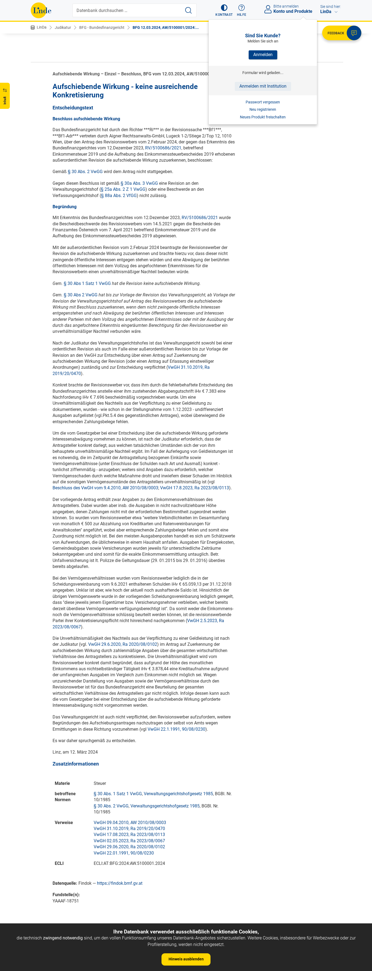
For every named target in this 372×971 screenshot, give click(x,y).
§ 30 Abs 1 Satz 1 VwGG (87, 283)
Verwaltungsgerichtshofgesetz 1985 (178, 793)
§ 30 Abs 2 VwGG (80, 294)
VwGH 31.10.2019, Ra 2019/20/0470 (129, 828)
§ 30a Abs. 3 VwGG (139, 183)
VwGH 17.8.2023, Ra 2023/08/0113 (194, 487)
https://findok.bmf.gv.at (119, 883)
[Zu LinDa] (41, 10)
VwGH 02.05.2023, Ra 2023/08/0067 (129, 840)
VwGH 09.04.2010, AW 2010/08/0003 (130, 822)
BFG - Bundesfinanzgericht (101, 27)
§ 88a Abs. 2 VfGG (119, 195)
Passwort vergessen (263, 102)
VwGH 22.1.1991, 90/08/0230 (176, 729)
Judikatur (63, 27)
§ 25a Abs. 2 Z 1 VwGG (123, 189)
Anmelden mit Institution (262, 86)
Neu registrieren (262, 109)
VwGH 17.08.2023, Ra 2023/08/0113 (129, 834)
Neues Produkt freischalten (263, 117)
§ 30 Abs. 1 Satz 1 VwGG (118, 793)
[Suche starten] (188, 10)
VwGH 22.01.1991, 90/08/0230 (124, 853)
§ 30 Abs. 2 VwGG (85, 171)
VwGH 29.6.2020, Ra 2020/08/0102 (122, 644)
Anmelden (263, 54)
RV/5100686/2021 (163, 147)
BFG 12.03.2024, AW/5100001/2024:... (166, 27)
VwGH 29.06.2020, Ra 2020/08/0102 (129, 846)
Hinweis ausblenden (186, 959)
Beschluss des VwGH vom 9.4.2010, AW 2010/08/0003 (105, 487)
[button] (224, 10)
